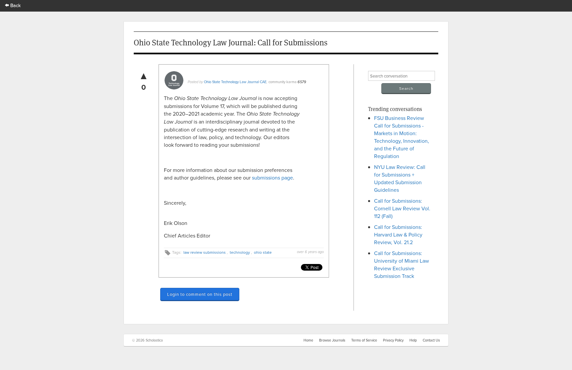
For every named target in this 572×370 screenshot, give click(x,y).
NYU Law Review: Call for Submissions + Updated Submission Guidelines (399, 178)
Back (15, 5)
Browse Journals (332, 340)
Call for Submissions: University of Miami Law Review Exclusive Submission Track (401, 264)
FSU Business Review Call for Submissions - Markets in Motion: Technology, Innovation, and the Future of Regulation (401, 137)
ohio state (263, 252)
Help (413, 340)
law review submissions (204, 252)
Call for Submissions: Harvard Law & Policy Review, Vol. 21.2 (398, 234)
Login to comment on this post (199, 294)
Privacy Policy (393, 340)
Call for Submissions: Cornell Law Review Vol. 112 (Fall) (402, 208)
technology (240, 252)
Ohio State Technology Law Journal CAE (235, 81)
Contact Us (431, 340)
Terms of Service (364, 340)
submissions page (272, 177)
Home (308, 340)
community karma (282, 81)
